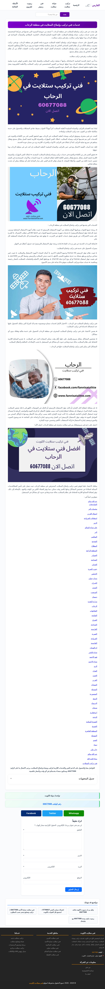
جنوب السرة (92, 569)
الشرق (94, 620)
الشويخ (94, 726)
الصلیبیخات (93, 504)
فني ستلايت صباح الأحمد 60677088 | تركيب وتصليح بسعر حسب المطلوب (21, 911)
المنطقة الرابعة (91, 550)
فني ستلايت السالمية (52, 945)
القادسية (94, 643)
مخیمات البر (92, 509)
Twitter (52, 813)
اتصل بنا (87, 974)
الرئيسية (76, 5)
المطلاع (94, 546)
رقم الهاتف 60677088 (52, 803)
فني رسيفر (40, 5)
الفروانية (94, 638)
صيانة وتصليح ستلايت (17, 941)
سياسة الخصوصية (88, 971)
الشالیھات (93, 611)
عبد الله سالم (92, 501)
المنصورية (93, 694)
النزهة (95, 698)
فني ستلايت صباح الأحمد (52, 941)
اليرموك (94, 703)
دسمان (94, 597)
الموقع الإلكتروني (52, 877)
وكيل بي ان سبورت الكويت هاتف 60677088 (83, 911)
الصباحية (94, 624)
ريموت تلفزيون (29, 5)
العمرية (94, 634)
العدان (95, 671)
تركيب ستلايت (67, 5)
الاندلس (94, 574)
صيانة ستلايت (53, 5)
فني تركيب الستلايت (90, 763)
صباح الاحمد (92, 661)
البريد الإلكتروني (52, 866)
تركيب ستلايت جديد (17, 938)
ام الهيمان (93, 648)
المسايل (94, 685)
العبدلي (94, 564)
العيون (95, 675)
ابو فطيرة (93, 712)
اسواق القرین (92, 514)
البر (96, 532)
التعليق (52, 830)
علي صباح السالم (91, 527)
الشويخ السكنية (91, 722)
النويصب (94, 592)
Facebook (31, 813)
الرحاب (94, 606)
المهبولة (94, 735)
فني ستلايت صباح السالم (52, 951)
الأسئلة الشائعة (15, 5)
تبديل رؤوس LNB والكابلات (17, 951)
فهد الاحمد (93, 657)
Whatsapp (74, 813)
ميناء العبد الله (92, 759)
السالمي (94, 537)
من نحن (87, 967)
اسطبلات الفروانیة (90, 518)
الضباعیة (94, 560)
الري (95, 666)
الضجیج (94, 541)
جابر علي (94, 749)
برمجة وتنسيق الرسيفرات (17, 945)
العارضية (94, 629)
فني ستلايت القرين (52, 938)
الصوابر (94, 555)
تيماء (95, 745)
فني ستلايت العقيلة (52, 955)
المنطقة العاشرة (91, 731)
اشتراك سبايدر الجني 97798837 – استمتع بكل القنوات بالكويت (52, 911)
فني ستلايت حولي (52, 948)
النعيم (95, 740)
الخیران (94, 583)
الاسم (52, 855)
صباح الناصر (93, 652)
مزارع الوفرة (92, 601)
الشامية (94, 615)
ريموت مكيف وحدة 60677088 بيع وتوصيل (83, 920)
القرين (94, 680)
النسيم (94, 587)
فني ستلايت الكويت (36, 983)
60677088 (95, 952)
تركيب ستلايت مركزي (17, 948)
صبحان (94, 708)
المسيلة (94, 689)
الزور (95, 523)
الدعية (95, 717)
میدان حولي (93, 578)
